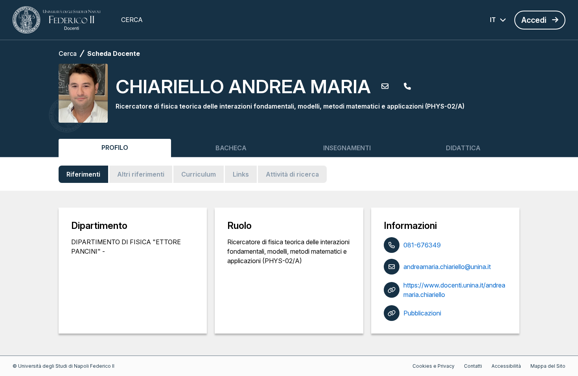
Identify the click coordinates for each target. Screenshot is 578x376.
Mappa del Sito (547, 366)
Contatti (473, 366)
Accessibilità (506, 366)
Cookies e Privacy (433, 366)
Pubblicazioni (422, 313)
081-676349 (422, 245)
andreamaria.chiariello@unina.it (447, 267)
